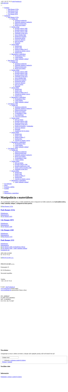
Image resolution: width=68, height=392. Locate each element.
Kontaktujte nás (5, 250)
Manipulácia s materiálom (11, 193)
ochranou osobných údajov (18, 360)
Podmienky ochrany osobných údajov (11, 377)
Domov (6, 191)
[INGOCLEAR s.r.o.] (7, 257)
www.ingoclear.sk (6, 288)
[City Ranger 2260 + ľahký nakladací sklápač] (34, 248)
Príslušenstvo (4, 213)
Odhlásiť (9, 362)
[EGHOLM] (4, 3)
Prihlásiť (4, 362)
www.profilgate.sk (6, 290)
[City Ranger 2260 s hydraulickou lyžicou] (34, 247)
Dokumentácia (5, 215)
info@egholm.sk (16, 1)
